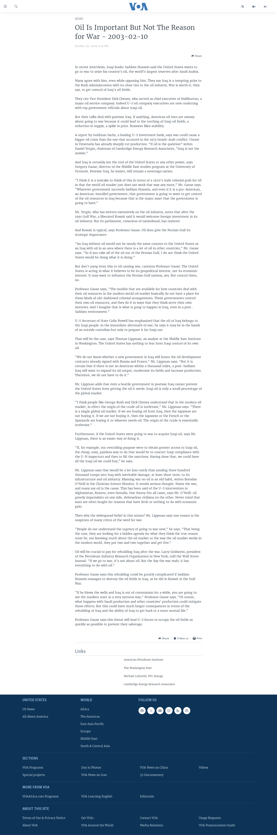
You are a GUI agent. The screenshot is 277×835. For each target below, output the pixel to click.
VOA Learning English (96, 796)
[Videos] (254, 6)
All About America (35, 716)
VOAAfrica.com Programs (40, 796)
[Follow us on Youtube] (160, 710)
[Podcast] (186, 710)
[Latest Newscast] (265, 6)
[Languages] (242, 6)
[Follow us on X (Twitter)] (151, 710)
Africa (84, 709)
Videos (203, 767)
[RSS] (177, 710)
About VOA (30, 825)
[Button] (196, 56)
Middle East (88, 738)
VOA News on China (154, 767)
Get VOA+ (88, 818)
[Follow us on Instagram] (168, 710)
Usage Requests (210, 818)
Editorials (147, 796)
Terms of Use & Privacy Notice (43, 818)
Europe (85, 731)
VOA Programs (32, 767)
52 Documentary (152, 775)
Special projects (33, 775)
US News (28, 709)
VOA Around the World (97, 825)
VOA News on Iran (94, 775)
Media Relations (151, 825)
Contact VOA (149, 818)
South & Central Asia (95, 746)
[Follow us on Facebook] (142, 710)
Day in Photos (91, 767)
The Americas (90, 716)
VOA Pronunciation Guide (217, 825)
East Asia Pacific (92, 724)
